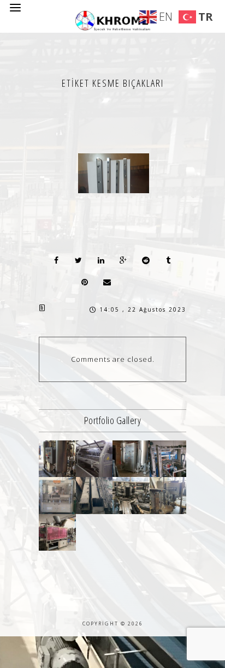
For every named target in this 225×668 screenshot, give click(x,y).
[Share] (56, 260)
